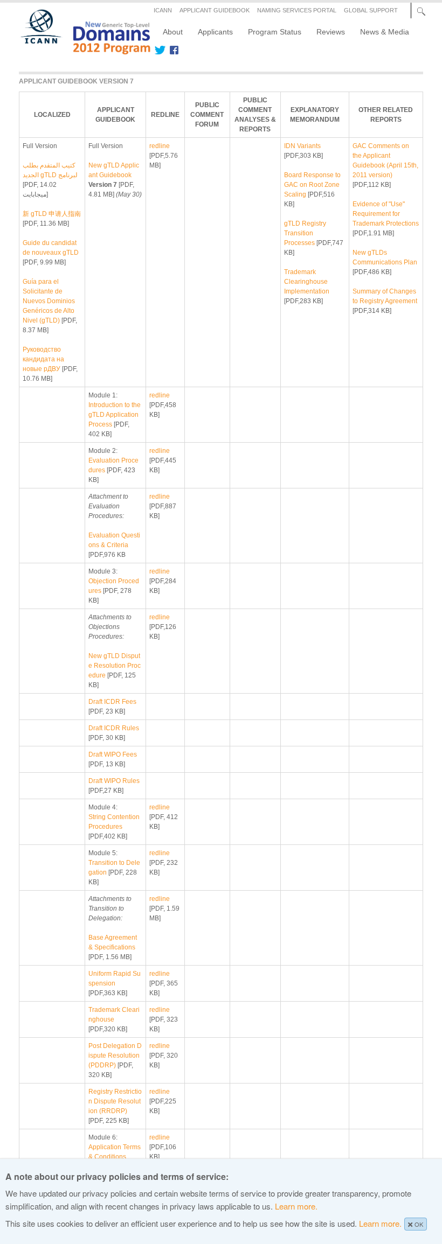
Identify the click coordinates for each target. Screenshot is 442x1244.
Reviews (330, 31)
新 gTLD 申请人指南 (52, 214)
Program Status (274, 31)
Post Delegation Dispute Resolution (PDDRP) (115, 1055)
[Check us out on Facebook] (172, 50)
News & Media (384, 31)
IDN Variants (302, 146)
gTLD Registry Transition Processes (305, 233)
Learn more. (296, 1206)
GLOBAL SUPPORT (371, 10)
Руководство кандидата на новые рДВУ (43, 359)
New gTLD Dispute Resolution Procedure (114, 665)
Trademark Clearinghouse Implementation (306, 281)
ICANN (163, 10)
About (173, 31)
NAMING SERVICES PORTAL (296, 10)
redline (159, 146)
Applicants (215, 31)
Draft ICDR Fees (112, 701)
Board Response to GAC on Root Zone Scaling (312, 184)
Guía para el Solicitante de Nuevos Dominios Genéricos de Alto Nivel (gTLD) (49, 301)
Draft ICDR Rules (113, 728)
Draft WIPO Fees (112, 754)
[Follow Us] (160, 50)
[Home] (79, 50)
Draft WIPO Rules (114, 781)
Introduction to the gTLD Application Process (114, 414)
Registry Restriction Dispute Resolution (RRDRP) (115, 1101)
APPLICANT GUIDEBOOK (214, 10)
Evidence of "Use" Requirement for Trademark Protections (386, 213)
